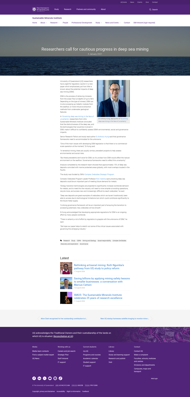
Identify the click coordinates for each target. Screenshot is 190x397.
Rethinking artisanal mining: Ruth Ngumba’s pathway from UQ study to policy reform (99, 267)
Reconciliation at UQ (63, 336)
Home (34, 23)
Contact (155, 2)
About (103, 9)
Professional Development (82, 23)
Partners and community (86, 9)
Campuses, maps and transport (142, 370)
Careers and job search (66, 351)
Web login (154, 378)
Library (111, 351)
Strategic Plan (63, 355)
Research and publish (117, 358)
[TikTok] (60, 378)
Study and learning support (119, 355)
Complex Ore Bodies (119, 241)
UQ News (35, 358)
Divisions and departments (144, 365)
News (132, 2)
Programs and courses (92, 355)
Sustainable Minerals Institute (47, 18)
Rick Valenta (101, 179)
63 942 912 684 (64, 385)
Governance (84, 244)
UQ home (124, 2)
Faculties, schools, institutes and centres (145, 359)
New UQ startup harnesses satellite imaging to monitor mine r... (124, 319)
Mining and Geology (89, 241)
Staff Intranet (63, 358)
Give (147, 2)
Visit (110, 362)
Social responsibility (104, 241)
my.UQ (85, 351)
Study (56, 9)
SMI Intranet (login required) (144, 23)
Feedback (85, 391)
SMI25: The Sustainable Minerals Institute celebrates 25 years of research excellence (98, 296)
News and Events (112, 23)
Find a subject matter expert (43, 355)
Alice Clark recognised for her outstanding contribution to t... (64, 319)
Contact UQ (138, 351)
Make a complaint (141, 355)
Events (140, 2)
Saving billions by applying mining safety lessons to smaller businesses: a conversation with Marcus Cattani (102, 281)
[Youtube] (50, 378)
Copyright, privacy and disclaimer (43, 391)
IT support (62, 362)
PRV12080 (94, 385)
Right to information (73, 391)
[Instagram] (55, 378)
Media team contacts (40, 351)
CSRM (79, 241)
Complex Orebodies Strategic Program (99, 174)
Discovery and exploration (69, 244)
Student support (89, 362)
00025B (80, 385)
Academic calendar (90, 358)
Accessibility (61, 391)
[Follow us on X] (44, 378)
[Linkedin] (39, 378)
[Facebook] (34, 378)
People (65, 23)
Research (67, 9)
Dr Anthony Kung (102, 137)
